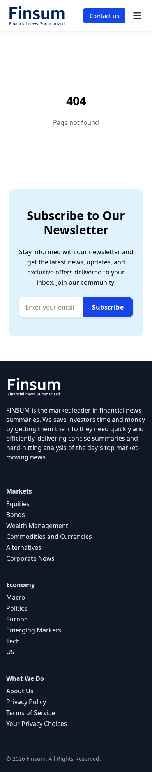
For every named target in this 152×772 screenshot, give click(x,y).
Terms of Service (30, 712)
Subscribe (108, 307)
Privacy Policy (26, 702)
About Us (20, 691)
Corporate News (30, 558)
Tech (13, 641)
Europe (17, 619)
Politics (16, 608)
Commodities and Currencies (49, 536)
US (10, 652)
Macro (15, 597)
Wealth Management (37, 525)
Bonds (15, 514)
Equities (18, 503)
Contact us (104, 15)
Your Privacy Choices (36, 723)
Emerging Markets (33, 630)
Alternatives (23, 547)
